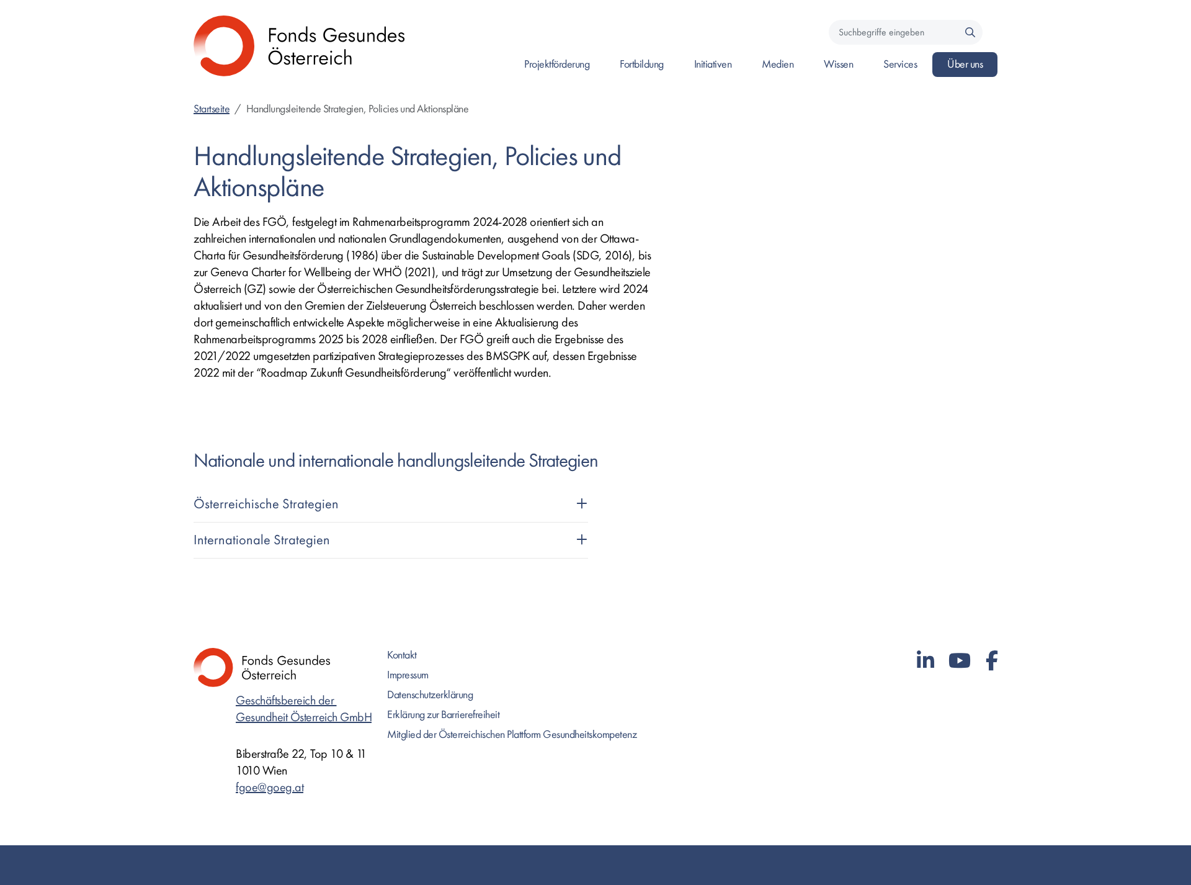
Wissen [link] (838, 64)
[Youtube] (959, 661)
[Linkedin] (925, 661)
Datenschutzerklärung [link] (430, 694)
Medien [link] (777, 64)
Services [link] (900, 64)
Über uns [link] (965, 64)
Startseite (212, 108)
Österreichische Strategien (266, 504)
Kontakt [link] (402, 655)
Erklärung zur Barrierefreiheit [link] (443, 714)
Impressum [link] (408, 674)
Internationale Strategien (262, 540)
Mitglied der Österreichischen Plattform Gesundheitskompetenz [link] (511, 734)
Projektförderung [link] (556, 64)
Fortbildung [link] (642, 64)
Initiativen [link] (713, 64)
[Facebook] (992, 661)
